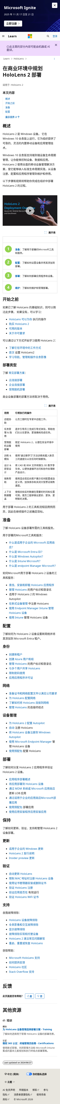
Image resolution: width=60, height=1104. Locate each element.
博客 (34, 1089)
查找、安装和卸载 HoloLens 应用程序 (31, 585)
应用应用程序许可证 (21, 677)
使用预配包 (15, 751)
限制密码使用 (17, 673)
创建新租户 (15, 654)
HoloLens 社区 (18, 967)
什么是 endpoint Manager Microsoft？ (33, 566)
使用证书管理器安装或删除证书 (27, 883)
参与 (46, 1089)
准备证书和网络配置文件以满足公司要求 (33, 693)
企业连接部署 (17, 385)
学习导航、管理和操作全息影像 (27, 357)
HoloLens (19, 58)
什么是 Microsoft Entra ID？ (26, 552)
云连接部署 (15, 380)
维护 (17, 287)
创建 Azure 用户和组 (21, 659)
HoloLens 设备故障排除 (23, 920)
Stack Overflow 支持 (21, 972)
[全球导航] (3, 36)
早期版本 (23, 1089)
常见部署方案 (17, 373)
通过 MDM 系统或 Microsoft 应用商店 (32, 788)
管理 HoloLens (18, 589)
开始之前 (10, 103)
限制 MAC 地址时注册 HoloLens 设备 (31, 878)
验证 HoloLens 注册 (21, 887)
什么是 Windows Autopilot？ (26, 556)
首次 (11, 352)
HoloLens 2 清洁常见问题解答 (27, 938)
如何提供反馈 (17, 962)
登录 (55, 36)
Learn (6, 58)
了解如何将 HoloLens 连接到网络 (29, 703)
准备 (7, 107)
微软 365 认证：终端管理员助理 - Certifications (28, 1043)
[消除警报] (54, 5)
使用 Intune (16, 617)
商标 (5, 1099)
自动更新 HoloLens (20, 874)
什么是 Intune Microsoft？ (25, 561)
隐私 (5, 1094)
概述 (7, 98)
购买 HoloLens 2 (19, 324)
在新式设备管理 (18, 603)
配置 (7, 111)
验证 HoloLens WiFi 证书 (24, 897)
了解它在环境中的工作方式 (25, 348)
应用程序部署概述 (19, 779)
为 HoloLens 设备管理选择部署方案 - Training (27, 1029)
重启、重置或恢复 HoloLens (26, 943)
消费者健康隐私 (22, 1094)
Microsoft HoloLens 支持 (24, 958)
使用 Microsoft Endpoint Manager (30, 741)
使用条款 (41, 1094)
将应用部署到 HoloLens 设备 (26, 784)
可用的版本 (15, 328)
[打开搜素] (48, 36)
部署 (17, 275)
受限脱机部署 (17, 389)
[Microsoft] (30, 36)
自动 (11, 728)
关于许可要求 (17, 333)
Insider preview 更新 (21, 858)
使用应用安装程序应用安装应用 (27, 812)
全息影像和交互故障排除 (23, 924)
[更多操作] (54, 58)
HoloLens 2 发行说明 (21, 853)
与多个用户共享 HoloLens (24, 668)
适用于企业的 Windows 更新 (26, 849)
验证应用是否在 (18, 892)
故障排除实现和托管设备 (23, 934)
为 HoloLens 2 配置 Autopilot (27, 723)
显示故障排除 (17, 929)
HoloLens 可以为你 (20, 319)
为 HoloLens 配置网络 (22, 698)
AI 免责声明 (9, 1089)
